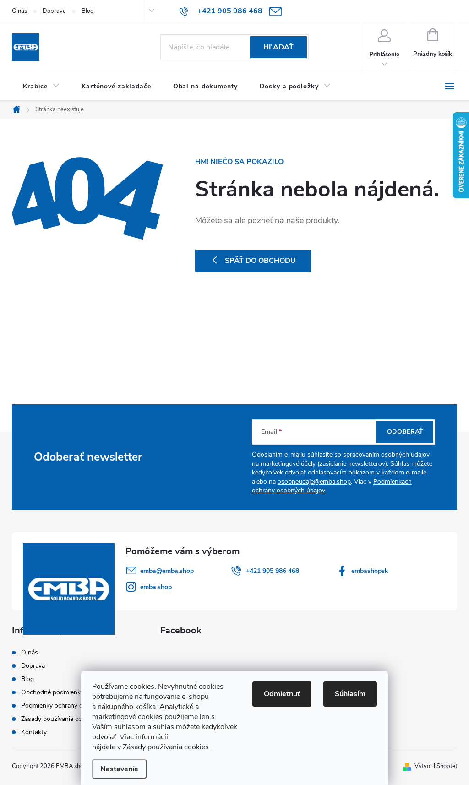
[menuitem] (41, 86)
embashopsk (369, 571)
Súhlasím (350, 694)
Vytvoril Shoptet (435, 766)
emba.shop (156, 587)
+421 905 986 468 (272, 571)
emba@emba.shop (167, 571)
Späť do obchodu (260, 261)
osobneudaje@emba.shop (314, 481)
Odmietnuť (282, 694)
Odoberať (405, 431)
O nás (19, 11)
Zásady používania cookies (166, 747)
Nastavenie (119, 769)
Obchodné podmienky (52, 692)
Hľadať (278, 47)
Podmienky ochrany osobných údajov (74, 705)
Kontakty (34, 732)
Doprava (54, 11)
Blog (88, 11)
